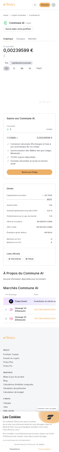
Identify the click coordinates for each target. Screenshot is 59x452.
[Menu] (53, 5)
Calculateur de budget (13, 392)
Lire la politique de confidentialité (16, 440)
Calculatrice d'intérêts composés (18, 384)
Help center (8, 411)
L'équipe (7, 403)
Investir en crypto (11, 358)
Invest (5, 15)
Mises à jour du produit (13, 377)
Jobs (5, 407)
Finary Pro (7, 366)
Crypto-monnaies (19, 15)
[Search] (35, 5)
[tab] (8, 39)
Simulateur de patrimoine (14, 388)
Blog (5, 380)
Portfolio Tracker (11, 354)
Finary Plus (8, 362)
